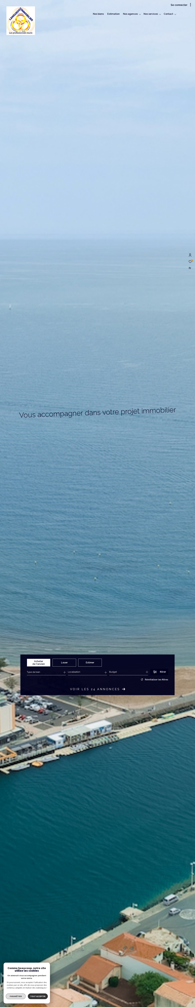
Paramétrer (16, 996)
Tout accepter (37, 996)
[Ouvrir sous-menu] (139, 14)
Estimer (90, 662)
